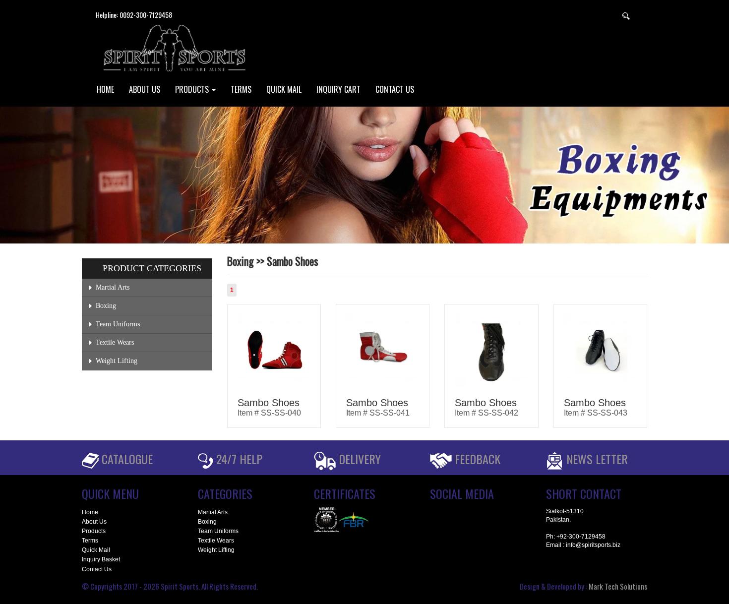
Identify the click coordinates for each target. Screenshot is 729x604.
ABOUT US (144, 89)
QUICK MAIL (284, 89)
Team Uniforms (118, 324)
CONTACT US (394, 89)
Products (94, 531)
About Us (94, 521)
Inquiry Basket (101, 559)
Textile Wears (115, 342)
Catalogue (127, 459)
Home (90, 512)
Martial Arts (112, 287)
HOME (105, 89)
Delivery (360, 459)
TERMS (241, 89)
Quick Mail (96, 549)
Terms (90, 540)
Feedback (477, 459)
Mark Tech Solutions (618, 586)
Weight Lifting (116, 360)
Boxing (106, 305)
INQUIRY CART (338, 89)
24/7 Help (239, 459)
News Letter (597, 459)
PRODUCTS (193, 89)
